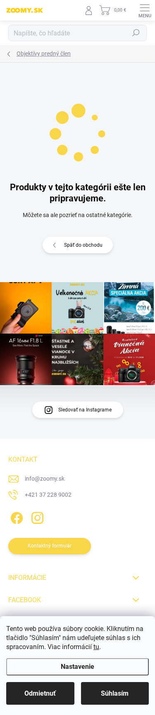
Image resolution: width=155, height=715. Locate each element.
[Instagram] (36, 516)
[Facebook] (15, 516)
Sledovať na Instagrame (85, 410)
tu (96, 647)
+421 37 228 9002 (48, 494)
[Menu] (144, 10)
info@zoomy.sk (44, 478)
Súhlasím (115, 693)
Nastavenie (77, 667)
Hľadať (136, 33)
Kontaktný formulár (50, 546)
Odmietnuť (40, 693)
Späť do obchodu (83, 245)
